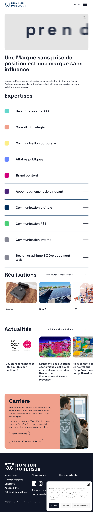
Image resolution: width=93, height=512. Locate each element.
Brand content (27, 175)
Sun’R (42, 309)
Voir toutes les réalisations (59, 274)
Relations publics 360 (32, 111)
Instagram (41, 483)
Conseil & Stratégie (30, 127)
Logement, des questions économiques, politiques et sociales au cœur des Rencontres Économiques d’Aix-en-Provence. (54, 371)
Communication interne (33, 240)
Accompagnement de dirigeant (39, 191)
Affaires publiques (29, 159)
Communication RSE (31, 224)
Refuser (66, 505)
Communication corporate (36, 143)
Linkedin (34, 483)
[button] (88, 484)
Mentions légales (14, 479)
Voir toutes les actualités (60, 329)
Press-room (11, 475)
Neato (9, 309)
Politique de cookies (16, 491)
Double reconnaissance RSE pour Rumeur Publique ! (20, 367)
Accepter (54, 505)
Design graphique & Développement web (43, 257)
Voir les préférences (81, 505)
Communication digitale (34, 207)
